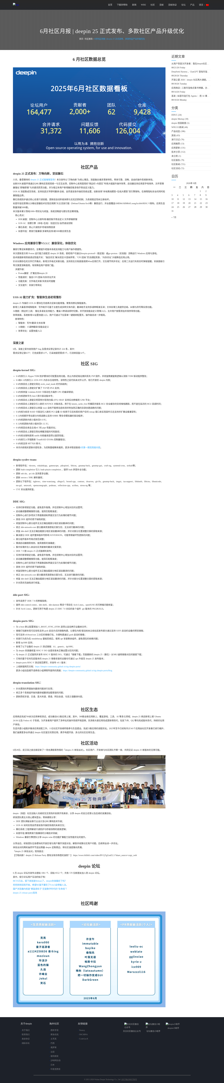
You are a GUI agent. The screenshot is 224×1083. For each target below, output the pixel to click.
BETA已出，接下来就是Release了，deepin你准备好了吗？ (40, 881)
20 (189, 203)
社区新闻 (175, 164)
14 (195, 199)
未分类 (174, 156)
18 (178, 203)
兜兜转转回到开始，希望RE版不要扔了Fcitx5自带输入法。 (40, 885)
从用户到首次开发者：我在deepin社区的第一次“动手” (191, 64)
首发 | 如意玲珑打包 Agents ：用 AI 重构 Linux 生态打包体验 (191, 96)
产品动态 (175, 131)
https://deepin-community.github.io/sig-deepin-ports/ (58, 666)
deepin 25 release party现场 (25, 893)
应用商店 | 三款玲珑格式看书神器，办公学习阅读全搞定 (191, 88)
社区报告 (175, 160)
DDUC (174, 115)
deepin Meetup (177, 119)
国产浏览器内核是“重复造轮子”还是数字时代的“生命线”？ (40, 889)
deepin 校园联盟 (178, 123)
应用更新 (175, 148)
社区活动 (175, 168)
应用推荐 (175, 144)
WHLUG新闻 (177, 127)
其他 (173, 135)
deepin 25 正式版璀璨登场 (43, 180)
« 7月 (173, 217)
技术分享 (175, 152)
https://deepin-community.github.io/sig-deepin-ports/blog (87, 670)
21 (195, 203)
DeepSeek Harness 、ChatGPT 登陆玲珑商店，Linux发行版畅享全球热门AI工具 (191, 72)
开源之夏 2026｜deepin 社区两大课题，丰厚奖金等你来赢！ (191, 80)
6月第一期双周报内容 (90, 447)
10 (172, 199)
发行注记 (175, 139)
